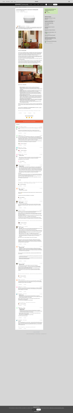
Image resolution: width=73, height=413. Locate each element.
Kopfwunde (19, 154)
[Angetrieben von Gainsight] (36, 332)
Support (12, 1)
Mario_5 (19, 147)
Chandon (19, 286)
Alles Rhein (19, 201)
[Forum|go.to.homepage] (21, 4)
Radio (15, 1)
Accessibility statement (43, 333)
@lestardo (19, 321)
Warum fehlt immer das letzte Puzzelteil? (50, 35)
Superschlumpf (20, 293)
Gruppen (38, 4)
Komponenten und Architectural (48, 19)
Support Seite (41, 4)
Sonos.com (28, 103)
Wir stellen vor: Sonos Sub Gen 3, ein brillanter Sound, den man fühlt (50, 21)
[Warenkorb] (69, 1)
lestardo (19, 307)
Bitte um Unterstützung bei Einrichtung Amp (50, 41)
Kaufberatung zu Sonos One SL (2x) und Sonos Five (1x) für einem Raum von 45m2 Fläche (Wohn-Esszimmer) (50, 38)
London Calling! (47, 24)
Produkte (4, 1)
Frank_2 (19, 126)
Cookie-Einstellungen (37, 333)
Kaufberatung (46, 28)
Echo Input (25, 315)
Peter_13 (19, 210)
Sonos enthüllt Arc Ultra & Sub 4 (49, 23)
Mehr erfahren (8, 1)
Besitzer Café (46, 25)
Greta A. (19, 188)
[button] (50, 4)
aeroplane (19, 135)
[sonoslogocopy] (36, 1)
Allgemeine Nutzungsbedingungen (31, 333)
